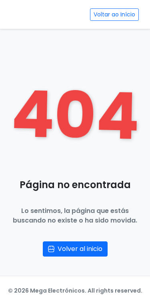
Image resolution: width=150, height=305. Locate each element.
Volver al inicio (80, 248)
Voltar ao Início (114, 14)
